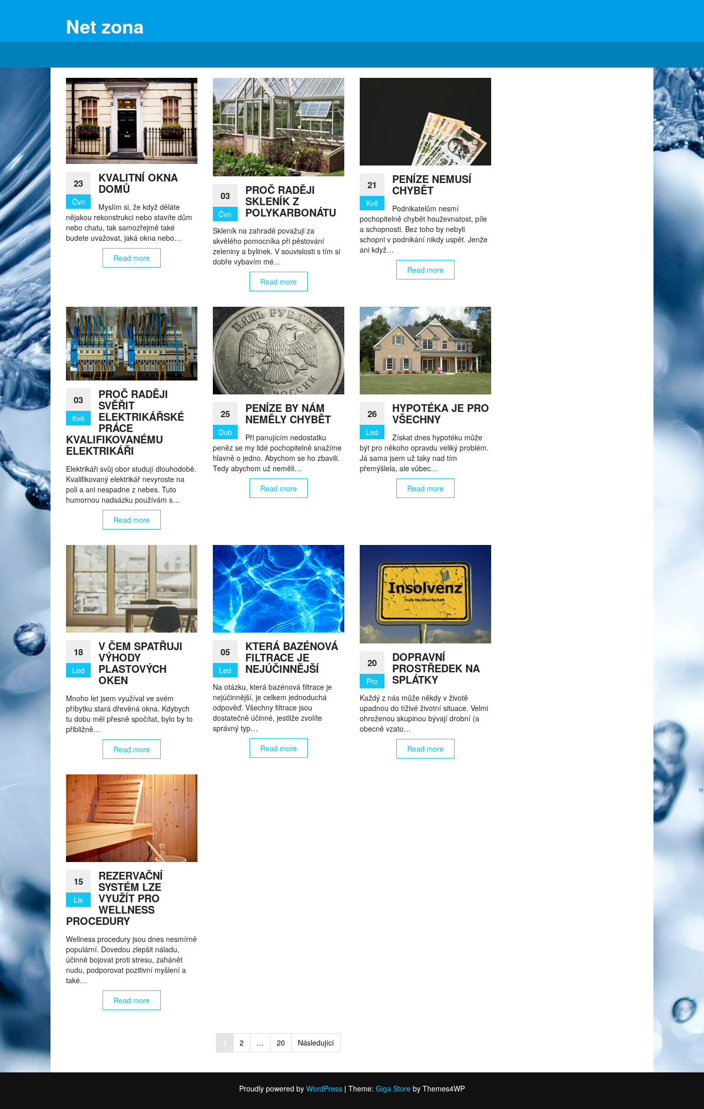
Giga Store (393, 1088)
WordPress (324, 1088)
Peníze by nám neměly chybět (288, 413)
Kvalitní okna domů (138, 183)
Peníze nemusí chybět (432, 184)
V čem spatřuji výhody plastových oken (140, 662)
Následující (316, 1042)
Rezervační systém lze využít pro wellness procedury (114, 898)
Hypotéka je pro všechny (440, 413)
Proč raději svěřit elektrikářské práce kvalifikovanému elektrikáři (125, 422)
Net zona (105, 25)
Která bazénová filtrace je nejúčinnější (291, 657)
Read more (131, 258)
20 (281, 1042)
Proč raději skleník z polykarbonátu (290, 201)
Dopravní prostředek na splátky (436, 668)
